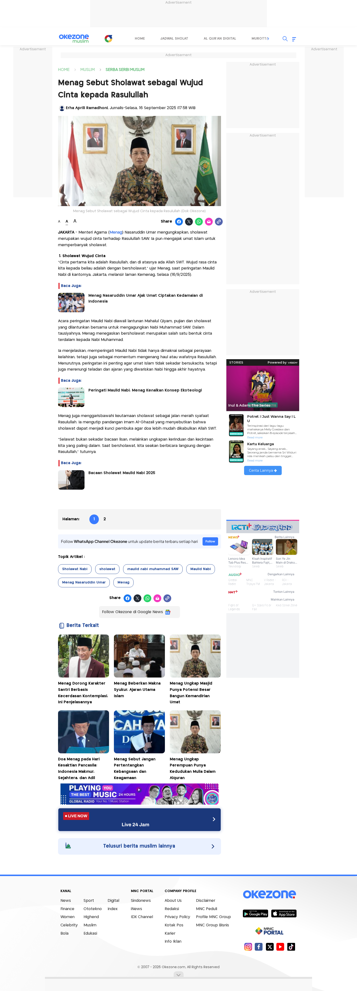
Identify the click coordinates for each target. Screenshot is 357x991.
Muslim (90, 925)
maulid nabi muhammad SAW (152, 569)
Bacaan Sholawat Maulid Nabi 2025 (121, 473)
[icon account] (62, 108)
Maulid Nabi (200, 569)
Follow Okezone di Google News (132, 612)
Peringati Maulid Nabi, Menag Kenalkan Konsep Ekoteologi (145, 390)
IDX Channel (142, 917)
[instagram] (248, 947)
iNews (136, 909)
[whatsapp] (199, 221)
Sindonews (141, 901)
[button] (268, 38)
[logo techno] (74, 39)
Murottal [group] (261, 38)
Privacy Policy (177, 917)
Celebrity (69, 925)
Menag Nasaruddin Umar (84, 582)
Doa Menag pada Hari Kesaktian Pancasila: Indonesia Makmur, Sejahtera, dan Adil (79, 768)
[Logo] (108, 39)
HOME (63, 69)
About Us (173, 901)
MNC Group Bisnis (212, 925)
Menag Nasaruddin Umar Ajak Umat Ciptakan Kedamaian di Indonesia (145, 298)
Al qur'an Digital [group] (220, 38)
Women (67, 917)
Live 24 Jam (135, 824)
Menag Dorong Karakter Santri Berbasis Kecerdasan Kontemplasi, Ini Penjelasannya (83, 693)
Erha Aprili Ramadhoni (87, 108)
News (65, 901)
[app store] (284, 913)
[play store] (255, 913)
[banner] (139, 803)
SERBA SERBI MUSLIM (125, 69)
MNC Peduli (206, 909)
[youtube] (280, 947)
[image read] (71, 302)
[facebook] (259, 947)
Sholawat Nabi (74, 569)
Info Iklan (173, 941)
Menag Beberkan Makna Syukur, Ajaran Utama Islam (137, 690)
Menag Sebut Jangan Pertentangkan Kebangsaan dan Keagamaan (134, 768)
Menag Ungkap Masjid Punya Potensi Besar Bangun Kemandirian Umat (191, 693)
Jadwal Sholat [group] (174, 38)
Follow (210, 541)
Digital (113, 901)
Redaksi (172, 909)
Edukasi (90, 933)
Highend (91, 917)
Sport (89, 901)
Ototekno (93, 909)
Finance (67, 909)
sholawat (107, 569)
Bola (64, 933)
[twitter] (270, 947)
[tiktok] (291, 947)
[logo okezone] (269, 894)
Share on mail (209, 221)
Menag (123, 582)
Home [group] (140, 38)
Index (113, 909)
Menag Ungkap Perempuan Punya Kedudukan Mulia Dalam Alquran (192, 768)
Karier (170, 933)
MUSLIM (87, 69)
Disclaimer (205, 901)
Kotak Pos (174, 925)
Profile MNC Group (213, 917)
